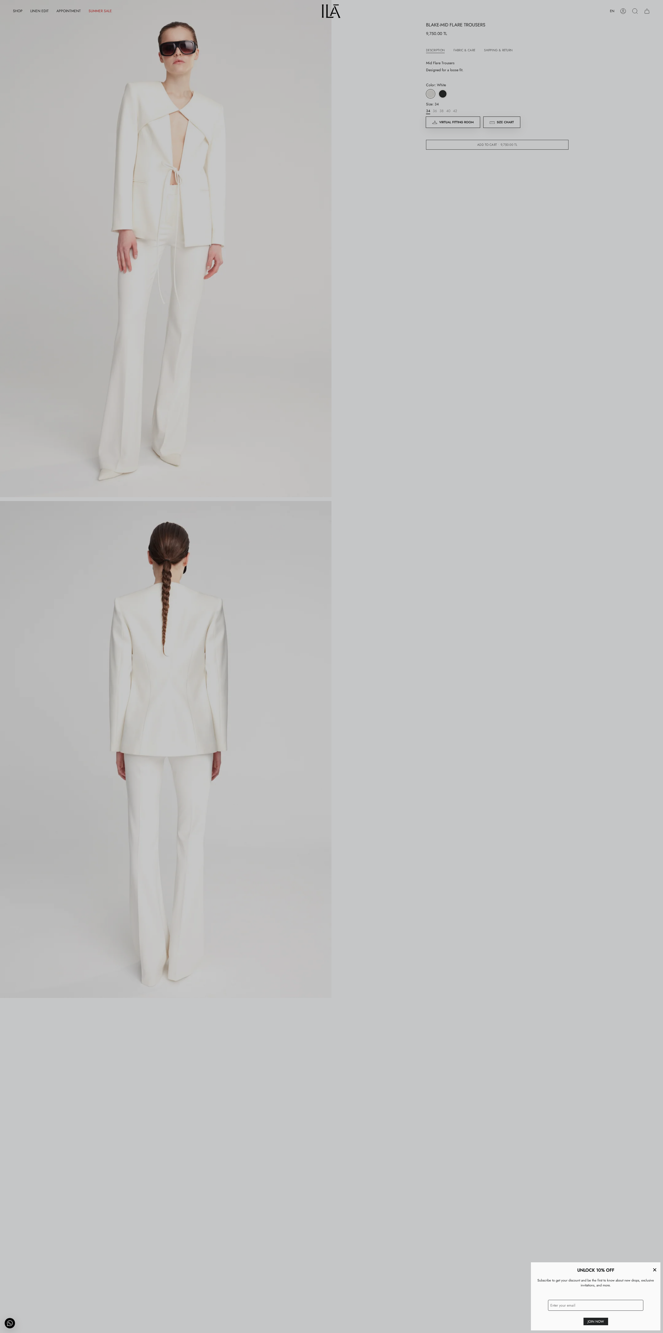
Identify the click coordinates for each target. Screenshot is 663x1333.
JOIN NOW (596, 1321)
